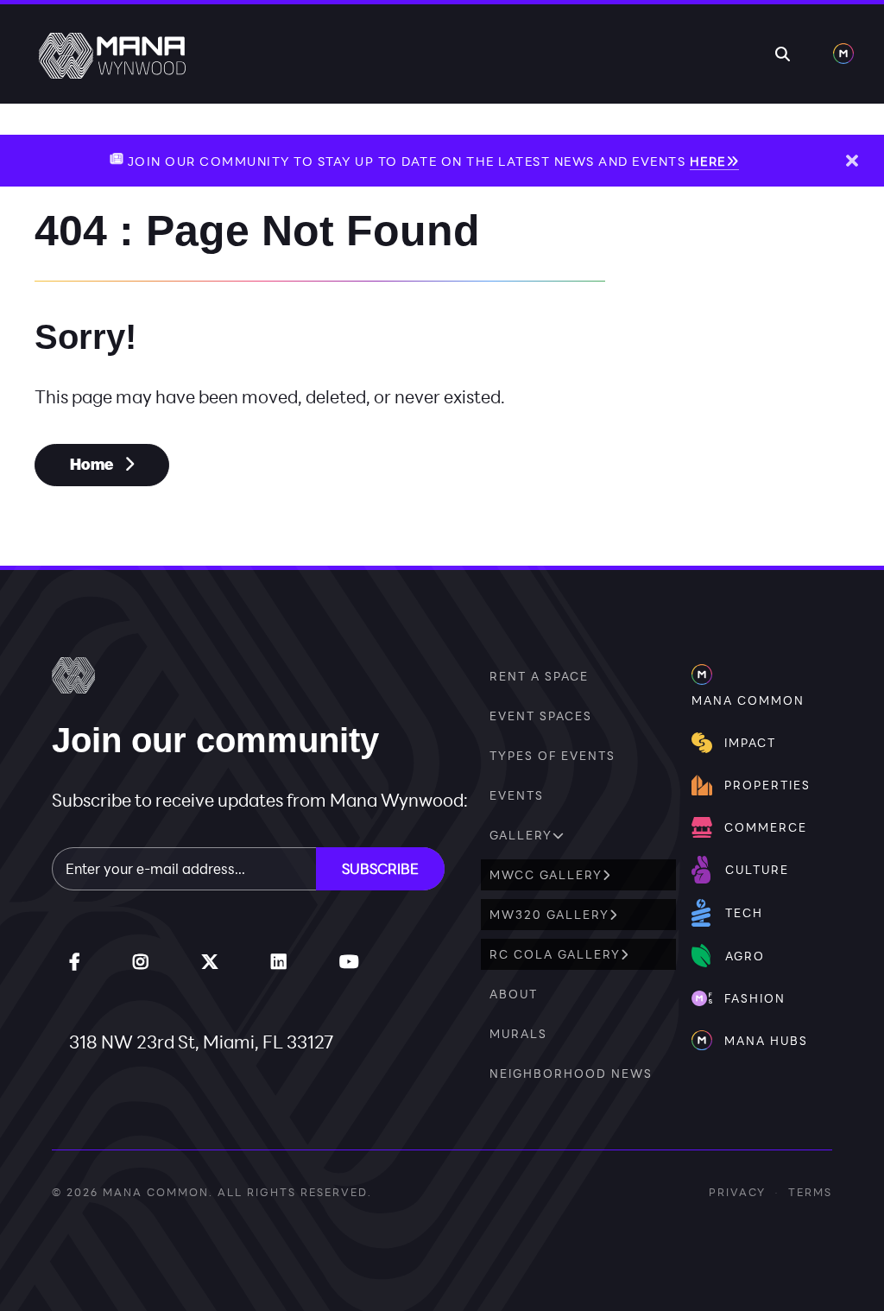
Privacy (737, 1192)
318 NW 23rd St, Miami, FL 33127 (201, 1041)
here (708, 161)
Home (93, 464)
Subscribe (380, 868)
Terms (810, 1192)
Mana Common (156, 1192)
